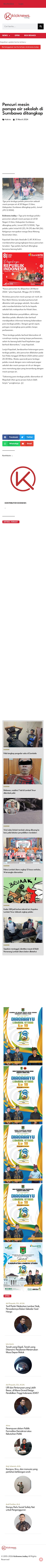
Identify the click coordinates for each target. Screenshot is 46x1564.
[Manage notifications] (41, 1559)
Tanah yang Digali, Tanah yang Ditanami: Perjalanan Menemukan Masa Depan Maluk (22, 1350)
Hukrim (8, 120)
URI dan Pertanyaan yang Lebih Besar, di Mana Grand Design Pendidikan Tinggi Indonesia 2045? (22, 1390)
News (5, 35)
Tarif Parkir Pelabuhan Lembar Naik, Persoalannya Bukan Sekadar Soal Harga (23, 1309)
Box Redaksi (9, 4)
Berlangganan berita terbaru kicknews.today (20, 47)
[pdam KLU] (23, 1064)
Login (21, 4)
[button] (11, 437)
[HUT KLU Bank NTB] (23, 1291)
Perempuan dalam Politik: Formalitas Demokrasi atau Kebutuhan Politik (18, 1431)
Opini (17, 35)
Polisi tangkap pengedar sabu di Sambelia (20, 753)
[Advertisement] (23, 76)
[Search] (41, 26)
